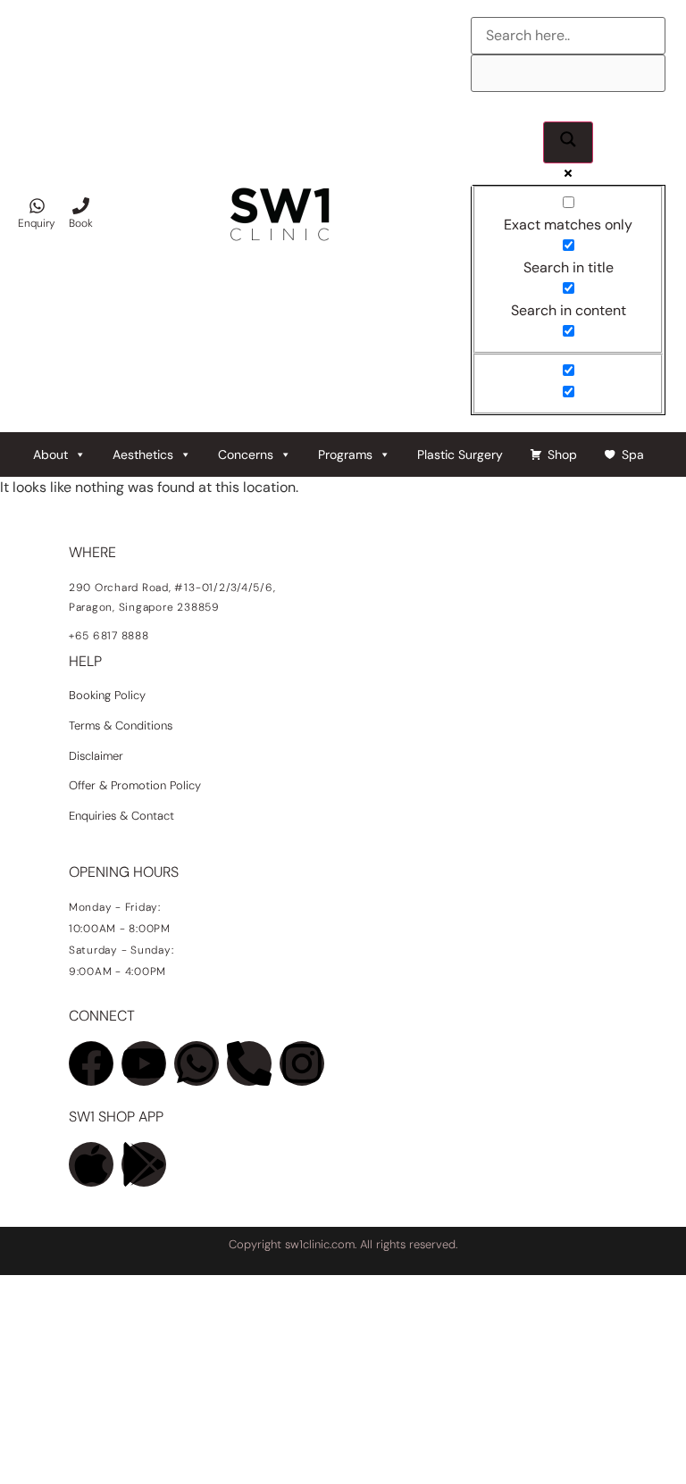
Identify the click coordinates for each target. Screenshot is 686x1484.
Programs (345, 454)
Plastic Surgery (460, 454)
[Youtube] (143, 1063)
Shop (562, 454)
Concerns (245, 454)
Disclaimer (96, 755)
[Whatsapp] (196, 1063)
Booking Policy (107, 695)
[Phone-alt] (249, 1063)
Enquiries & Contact (123, 815)
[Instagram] (302, 1063)
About (50, 454)
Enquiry (36, 223)
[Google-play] (143, 1164)
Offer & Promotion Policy (135, 785)
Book (81, 223)
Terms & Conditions (120, 725)
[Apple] (91, 1164)
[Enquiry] (37, 205)
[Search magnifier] (568, 142)
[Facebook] (91, 1063)
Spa (633, 454)
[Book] (80, 205)
